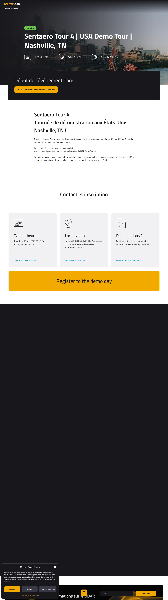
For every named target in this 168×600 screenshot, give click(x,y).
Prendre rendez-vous (126, 260)
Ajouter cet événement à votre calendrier (36, 89)
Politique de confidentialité (30, 595)
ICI (61, 148)
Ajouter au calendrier (23, 260)
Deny (29, 589)
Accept (12, 589)
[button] (55, 567)
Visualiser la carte (73, 260)
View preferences (47, 589)
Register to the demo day (84, 281)
